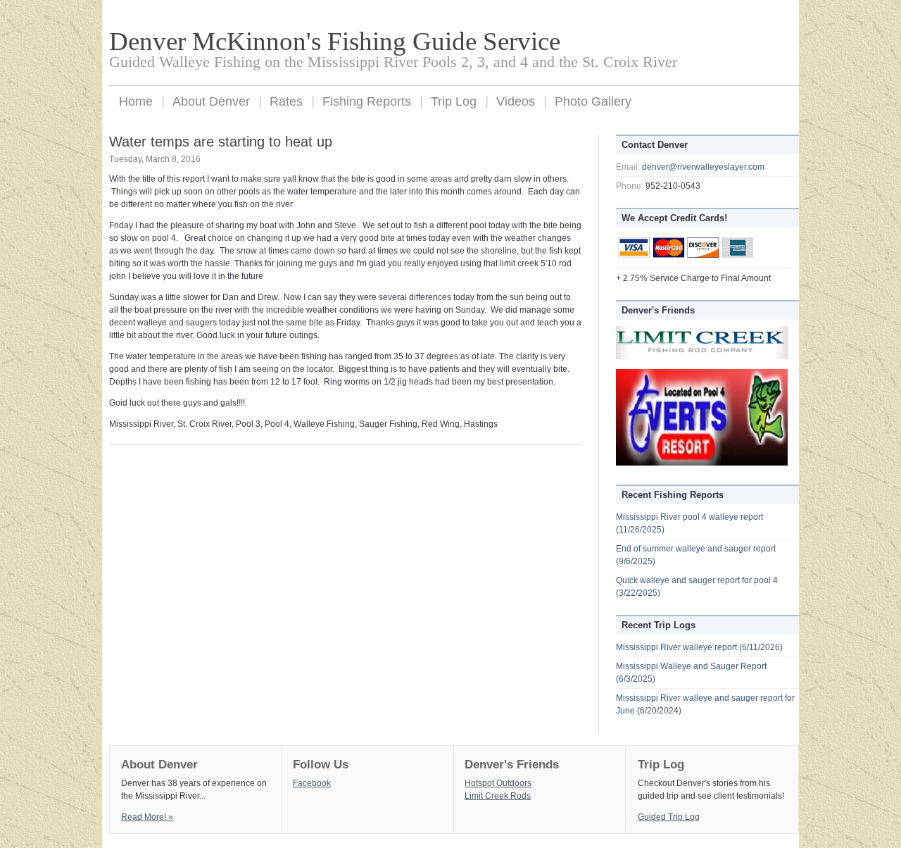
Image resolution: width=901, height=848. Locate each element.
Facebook (312, 783)
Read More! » (147, 817)
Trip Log (454, 101)
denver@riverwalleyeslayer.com (703, 167)
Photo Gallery (593, 101)
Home (136, 101)
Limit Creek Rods (498, 796)
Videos (515, 101)
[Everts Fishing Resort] (702, 463)
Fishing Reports (366, 101)
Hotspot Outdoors (498, 783)
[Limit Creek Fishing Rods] (702, 356)
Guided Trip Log (669, 817)
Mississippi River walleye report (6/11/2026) (699, 647)
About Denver (211, 101)
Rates (286, 101)
